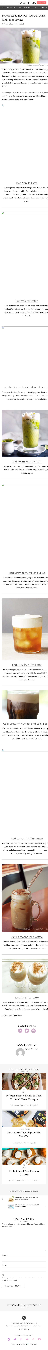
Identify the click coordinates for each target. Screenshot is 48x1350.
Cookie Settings (24, 1329)
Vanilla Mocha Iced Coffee (27, 936)
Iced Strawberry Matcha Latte (26, 572)
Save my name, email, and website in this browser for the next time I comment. (23, 1279)
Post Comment (13, 1286)
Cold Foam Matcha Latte (26, 461)
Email (4, 1265)
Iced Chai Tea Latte (27, 997)
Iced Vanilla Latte (27, 183)
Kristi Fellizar (8, 24)
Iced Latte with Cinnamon (27, 838)
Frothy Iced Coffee (27, 301)
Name (4, 1255)
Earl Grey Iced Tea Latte (27, 665)
